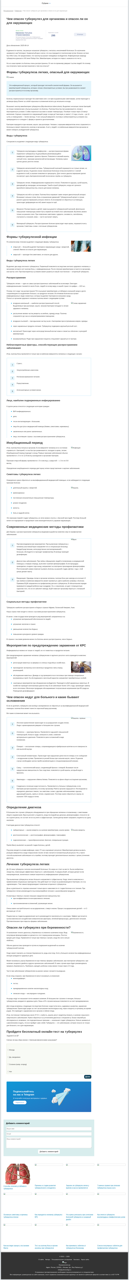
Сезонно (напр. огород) (18, 1064)
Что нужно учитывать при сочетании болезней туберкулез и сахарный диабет (79, 1217)
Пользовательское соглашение (62, 1259)
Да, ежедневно (14, 1057)
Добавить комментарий (49, 1152)
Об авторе (80, 34)
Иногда (12, 1050)
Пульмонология (8, 11)
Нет (10, 1071)
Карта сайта (85, 1259)
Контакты (77, 1259)
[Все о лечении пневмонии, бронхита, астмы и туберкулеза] (14, 3)
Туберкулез (18, 11)
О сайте (41, 1259)
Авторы (47, 1259)
